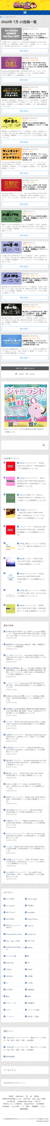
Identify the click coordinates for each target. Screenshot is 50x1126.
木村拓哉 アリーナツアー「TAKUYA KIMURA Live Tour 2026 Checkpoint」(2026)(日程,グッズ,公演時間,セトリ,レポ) (25, 750)
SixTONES (10, 919)
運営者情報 (10, 1057)
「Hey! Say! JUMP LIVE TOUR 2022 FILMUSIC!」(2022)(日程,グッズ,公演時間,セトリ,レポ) (34, 187)
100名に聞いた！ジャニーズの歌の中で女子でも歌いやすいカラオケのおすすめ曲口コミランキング (31, 593)
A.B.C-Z (30, 926)
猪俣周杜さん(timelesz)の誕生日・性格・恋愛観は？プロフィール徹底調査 (26, 645)
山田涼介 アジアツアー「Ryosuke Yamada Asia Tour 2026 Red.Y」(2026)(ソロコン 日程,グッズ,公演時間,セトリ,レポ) (26, 737)
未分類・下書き (27, 151)
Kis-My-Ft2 (31, 934)
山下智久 (9, 990)
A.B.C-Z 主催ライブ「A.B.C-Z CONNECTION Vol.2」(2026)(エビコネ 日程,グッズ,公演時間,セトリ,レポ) (31, 497)
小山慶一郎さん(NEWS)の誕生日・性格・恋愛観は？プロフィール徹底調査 (35, 249)
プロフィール (32, 120)
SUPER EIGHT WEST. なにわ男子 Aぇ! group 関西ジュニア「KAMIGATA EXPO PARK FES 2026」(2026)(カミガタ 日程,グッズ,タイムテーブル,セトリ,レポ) (26, 634)
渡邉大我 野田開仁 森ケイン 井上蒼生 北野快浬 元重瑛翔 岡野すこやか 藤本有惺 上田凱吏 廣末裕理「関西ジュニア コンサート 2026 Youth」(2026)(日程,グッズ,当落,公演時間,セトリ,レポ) (26, 671)
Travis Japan (32, 899)
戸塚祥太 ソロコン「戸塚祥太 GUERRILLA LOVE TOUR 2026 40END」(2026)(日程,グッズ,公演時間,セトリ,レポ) (25, 823)
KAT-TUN (31, 941)
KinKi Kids (10, 963)
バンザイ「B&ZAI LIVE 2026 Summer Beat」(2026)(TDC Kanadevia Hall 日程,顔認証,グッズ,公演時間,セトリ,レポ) (26, 724)
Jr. (7, 983)
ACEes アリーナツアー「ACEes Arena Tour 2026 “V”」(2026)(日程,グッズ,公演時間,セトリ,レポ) (31, 465)
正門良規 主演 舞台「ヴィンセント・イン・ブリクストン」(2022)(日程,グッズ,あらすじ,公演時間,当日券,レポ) (35, 157)
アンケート (10, 1017)
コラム (8, 1010)
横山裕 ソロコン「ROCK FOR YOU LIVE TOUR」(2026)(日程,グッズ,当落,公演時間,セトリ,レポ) (31, 561)
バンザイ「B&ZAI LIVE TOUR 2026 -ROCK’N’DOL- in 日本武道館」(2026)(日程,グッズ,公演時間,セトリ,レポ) (26, 849)
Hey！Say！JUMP (28, 60)
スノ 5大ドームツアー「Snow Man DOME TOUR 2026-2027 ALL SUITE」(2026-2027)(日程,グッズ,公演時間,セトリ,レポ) (26, 657)
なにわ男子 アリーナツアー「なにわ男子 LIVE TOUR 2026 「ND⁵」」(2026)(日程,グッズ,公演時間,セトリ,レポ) (25, 874)
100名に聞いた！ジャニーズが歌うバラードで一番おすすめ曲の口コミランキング (31, 546)
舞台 (37, 60)
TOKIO (24, 89)
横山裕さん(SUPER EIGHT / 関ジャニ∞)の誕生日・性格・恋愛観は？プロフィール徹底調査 (35, 313)
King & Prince (32, 919)
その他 (30, 983)
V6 (23, 31)
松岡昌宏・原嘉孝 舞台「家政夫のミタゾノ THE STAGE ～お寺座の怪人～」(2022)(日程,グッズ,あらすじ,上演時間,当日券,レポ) (35, 95)
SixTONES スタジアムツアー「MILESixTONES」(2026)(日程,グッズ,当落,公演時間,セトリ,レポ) (25, 811)
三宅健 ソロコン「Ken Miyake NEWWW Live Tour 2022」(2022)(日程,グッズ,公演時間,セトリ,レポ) (35, 37)
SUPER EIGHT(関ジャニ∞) (31, 307)
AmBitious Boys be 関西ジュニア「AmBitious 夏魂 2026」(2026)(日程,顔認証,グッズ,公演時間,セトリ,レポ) (25, 698)
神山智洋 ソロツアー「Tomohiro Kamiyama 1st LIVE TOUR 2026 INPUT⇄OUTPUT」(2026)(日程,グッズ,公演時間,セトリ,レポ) (26, 762)
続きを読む (24, 51)
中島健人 (30, 906)
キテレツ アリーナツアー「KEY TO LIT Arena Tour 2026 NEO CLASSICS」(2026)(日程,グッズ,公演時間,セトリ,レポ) (25, 836)
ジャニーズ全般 (33, 1010)
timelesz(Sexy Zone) (29, 338)
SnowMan (31, 912)
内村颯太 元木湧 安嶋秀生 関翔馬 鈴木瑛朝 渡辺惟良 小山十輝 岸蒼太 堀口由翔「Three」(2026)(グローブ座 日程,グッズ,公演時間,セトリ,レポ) (26, 711)
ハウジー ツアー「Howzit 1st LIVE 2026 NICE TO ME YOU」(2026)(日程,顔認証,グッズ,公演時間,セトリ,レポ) (26, 685)
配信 (29, 996)
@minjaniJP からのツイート (14, 1083)
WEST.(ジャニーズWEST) (13, 926)
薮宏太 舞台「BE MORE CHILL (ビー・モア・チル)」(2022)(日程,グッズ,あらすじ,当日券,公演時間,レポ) (35, 66)
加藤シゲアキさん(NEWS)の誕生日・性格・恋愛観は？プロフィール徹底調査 (35, 218)
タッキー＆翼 (11, 956)
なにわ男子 (10, 899)
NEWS (24, 120)
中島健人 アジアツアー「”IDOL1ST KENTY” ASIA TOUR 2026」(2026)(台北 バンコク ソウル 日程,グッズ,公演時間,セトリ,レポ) (25, 862)
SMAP (29, 969)
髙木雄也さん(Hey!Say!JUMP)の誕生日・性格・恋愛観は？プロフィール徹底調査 (35, 280)
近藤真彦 (30, 990)
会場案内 (30, 1003)
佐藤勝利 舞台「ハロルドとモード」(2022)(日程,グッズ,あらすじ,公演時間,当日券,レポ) (35, 343)
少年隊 (30, 976)
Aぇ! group (10, 906)
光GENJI (9, 976)
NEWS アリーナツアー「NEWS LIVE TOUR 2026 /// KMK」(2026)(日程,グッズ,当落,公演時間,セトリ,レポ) (31, 608)
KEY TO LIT (10, 912)
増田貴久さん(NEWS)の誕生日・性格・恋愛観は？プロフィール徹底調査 (35, 125)
